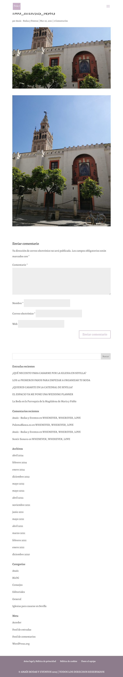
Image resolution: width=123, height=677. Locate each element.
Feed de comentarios (24, 636)
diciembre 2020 (21, 554)
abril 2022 (17, 498)
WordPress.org (21, 644)
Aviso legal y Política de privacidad (40, 661)
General (16, 599)
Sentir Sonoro (20, 439)
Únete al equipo (88, 661)
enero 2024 (18, 469)
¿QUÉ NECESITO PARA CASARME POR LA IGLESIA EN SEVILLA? (49, 373)
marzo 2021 (18, 533)
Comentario (20, 265)
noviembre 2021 (21, 505)
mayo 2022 (18, 491)
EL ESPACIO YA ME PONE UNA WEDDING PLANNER (42, 394)
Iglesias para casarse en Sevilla (29, 606)
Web (14, 324)
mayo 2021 (18, 519)
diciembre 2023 (20, 476)
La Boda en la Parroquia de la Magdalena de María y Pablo (44, 401)
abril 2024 (17, 455)
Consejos (17, 585)
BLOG (15, 578)
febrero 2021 (19, 540)
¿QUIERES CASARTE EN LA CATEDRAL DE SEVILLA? (42, 387)
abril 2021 (17, 526)
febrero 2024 (19, 462)
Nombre (17, 303)
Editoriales (18, 592)
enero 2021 (18, 547)
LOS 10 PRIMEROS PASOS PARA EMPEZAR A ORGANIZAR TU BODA (51, 380)
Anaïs (15, 571)
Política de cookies (68, 661)
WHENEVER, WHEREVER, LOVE (61, 418)
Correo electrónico (23, 313)
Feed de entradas (21, 629)
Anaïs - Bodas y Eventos (27, 20)
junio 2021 (18, 512)
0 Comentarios (61, 20)
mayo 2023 (18, 483)
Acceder (16, 622)
